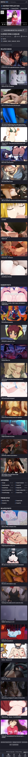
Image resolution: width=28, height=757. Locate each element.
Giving (9, 41)
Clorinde (5, 41)
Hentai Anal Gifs (7, 485)
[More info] (26, 65)
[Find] (26, 2)
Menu (25, 752)
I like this (18, 36)
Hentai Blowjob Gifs (7, 490)
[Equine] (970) (24, 8)
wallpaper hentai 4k (17, 742)
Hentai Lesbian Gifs (21, 490)
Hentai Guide (19, 500)
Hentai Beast (7, 487)
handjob (14, 41)
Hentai (4, 2)
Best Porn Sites (5, 500)
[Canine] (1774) (15, 8)
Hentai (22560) (5, 8)
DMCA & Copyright (10, 751)
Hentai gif (21, 485)
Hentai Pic (18, 503)
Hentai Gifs (21, 487)
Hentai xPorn (21, 492)
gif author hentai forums (6, 742)
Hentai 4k (4, 503)
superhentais (15, 744)
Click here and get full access (13, 30)
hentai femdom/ (21, 482)
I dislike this (25, 36)
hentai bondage (7, 492)
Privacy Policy (18, 751)
